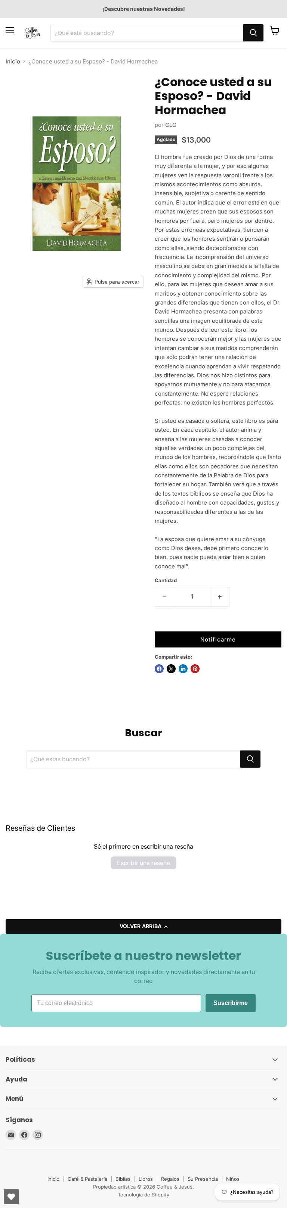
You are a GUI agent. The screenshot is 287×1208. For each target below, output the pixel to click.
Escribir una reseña (143, 863)
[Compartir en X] (171, 668)
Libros (146, 1179)
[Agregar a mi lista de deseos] (162, 624)
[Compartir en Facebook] (159, 668)
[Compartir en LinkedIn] (183, 668)
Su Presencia (203, 1179)
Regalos (170, 1179)
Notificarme (218, 639)
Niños (233, 1179)
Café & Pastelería (87, 1179)
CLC (170, 124)
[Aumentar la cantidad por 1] (219, 596)
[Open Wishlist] (11, 1196)
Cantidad (166, 580)
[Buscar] (253, 32)
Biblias (122, 1179)
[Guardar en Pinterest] (195, 668)
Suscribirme (230, 1003)
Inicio (13, 61)
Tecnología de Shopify (143, 1195)
